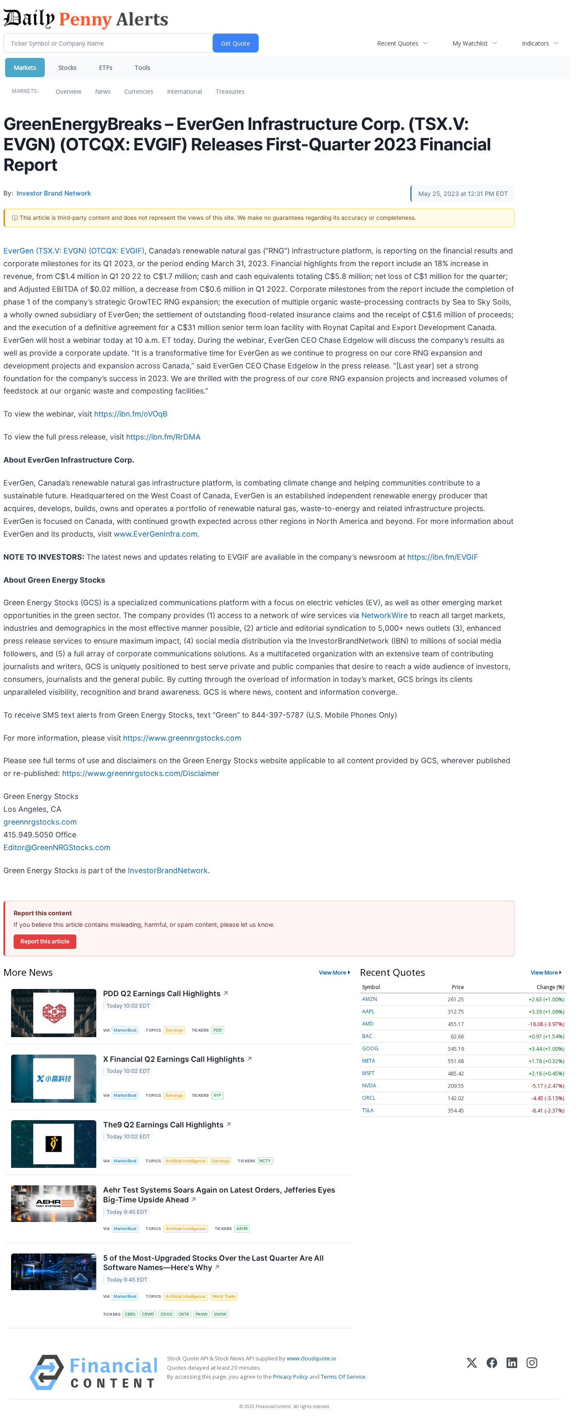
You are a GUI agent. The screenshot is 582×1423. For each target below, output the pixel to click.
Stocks (67, 67)
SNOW (220, 1314)
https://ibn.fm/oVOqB (130, 413)
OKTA (184, 1314)
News (103, 91)
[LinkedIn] (512, 1372)
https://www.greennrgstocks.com (182, 737)
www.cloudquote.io (311, 1358)
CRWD (148, 1314)
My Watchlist (470, 43)
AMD (368, 1023)
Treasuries (230, 91)
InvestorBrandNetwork (168, 870)
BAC (367, 1036)
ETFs (105, 67)
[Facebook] (492, 1372)
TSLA (368, 1110)
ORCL (368, 1097)
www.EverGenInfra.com (155, 533)
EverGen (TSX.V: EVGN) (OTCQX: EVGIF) (73, 250)
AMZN (369, 999)
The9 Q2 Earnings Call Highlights (167, 1124)
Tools (142, 67)
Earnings (174, 1030)
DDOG (167, 1314)
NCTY (265, 1161)
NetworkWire (384, 615)
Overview (68, 91)
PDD (217, 1030)
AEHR (242, 1228)
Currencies (138, 91)
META (368, 1060)
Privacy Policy (290, 1376)
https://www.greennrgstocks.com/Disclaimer (140, 773)
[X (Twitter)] (472, 1372)
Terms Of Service (343, 1376)
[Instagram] (532, 1372)
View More (332, 972)
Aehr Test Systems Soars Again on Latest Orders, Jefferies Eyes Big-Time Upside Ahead (219, 1194)
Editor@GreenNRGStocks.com (56, 847)
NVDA (369, 1085)
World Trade (224, 1296)
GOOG (370, 1048)
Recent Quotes (397, 43)
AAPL (368, 1011)
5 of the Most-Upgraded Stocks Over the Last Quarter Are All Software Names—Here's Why (213, 1262)
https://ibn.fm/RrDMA (163, 436)
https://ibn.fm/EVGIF (442, 556)
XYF (217, 1095)
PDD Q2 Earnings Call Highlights (166, 993)
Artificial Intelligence (186, 1161)
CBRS (130, 1314)
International (184, 91)
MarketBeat (125, 1030)
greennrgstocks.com (40, 821)
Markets (25, 67)
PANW (201, 1314)
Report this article (44, 941)
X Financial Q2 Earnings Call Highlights (178, 1059)
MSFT (368, 1073)
